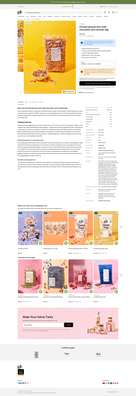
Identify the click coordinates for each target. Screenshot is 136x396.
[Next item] (20, 92)
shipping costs (91, 36)
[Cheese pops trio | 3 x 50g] (55, 232)
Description (21, 102)
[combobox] (63, 12)
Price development (33, 102)
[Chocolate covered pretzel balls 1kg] (55, 281)
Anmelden (68, 325)
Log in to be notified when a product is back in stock (97, 83)
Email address (28, 325)
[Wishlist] (105, 12)
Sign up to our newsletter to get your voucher (75, 2)
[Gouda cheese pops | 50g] (106, 232)
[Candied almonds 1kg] (106, 281)
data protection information (87, 88)
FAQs (26, 102)
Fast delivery (21, 6)
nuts (70, 125)
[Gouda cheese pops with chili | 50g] (80, 232)
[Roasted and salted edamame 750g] (30, 281)
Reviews (41, 102)
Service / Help (114, 6)
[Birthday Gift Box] (30, 232)
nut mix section (24, 155)
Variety (82, 62)
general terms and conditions (102, 87)
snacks (30, 125)
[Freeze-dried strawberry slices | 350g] (80, 281)
